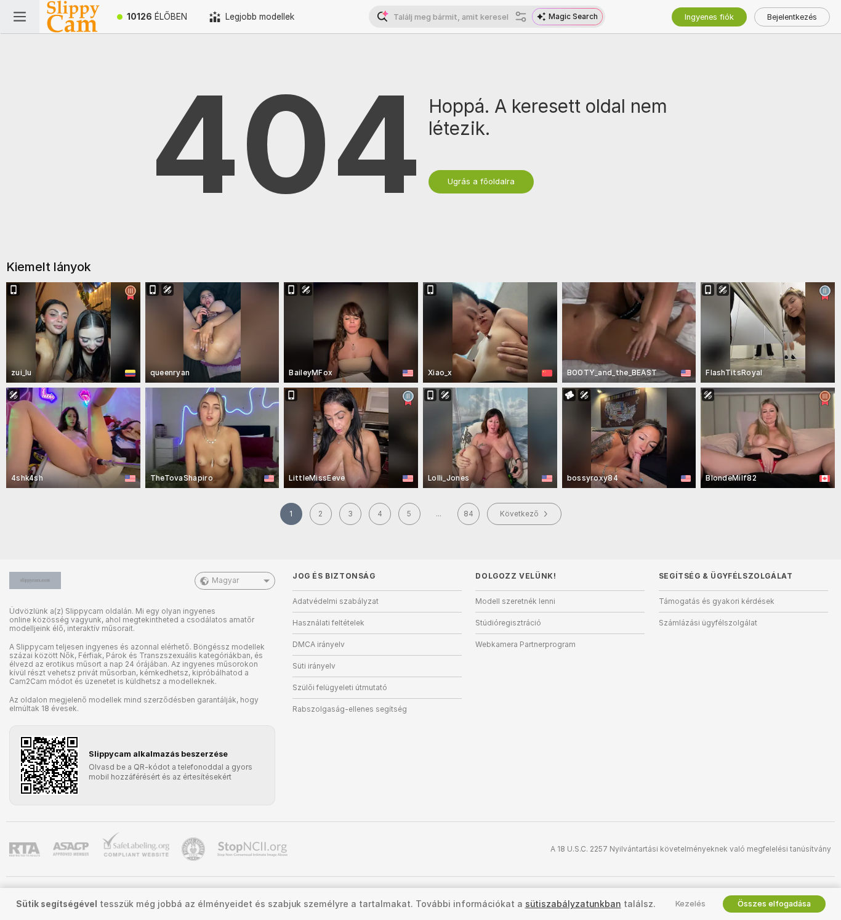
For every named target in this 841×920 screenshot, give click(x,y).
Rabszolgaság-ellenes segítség (349, 709)
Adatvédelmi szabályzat (335, 601)
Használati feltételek (328, 623)
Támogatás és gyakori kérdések (717, 601)
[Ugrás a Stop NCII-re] (253, 849)
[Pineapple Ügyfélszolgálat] (194, 849)
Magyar (225, 580)
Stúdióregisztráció (508, 623)
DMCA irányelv (318, 644)
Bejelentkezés (792, 17)
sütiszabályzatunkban (573, 904)
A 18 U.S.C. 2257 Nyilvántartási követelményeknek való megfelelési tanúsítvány (690, 849)
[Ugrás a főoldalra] (72, 16)
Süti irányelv (314, 666)
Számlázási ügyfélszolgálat (708, 623)
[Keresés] (520, 16)
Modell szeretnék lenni (515, 601)
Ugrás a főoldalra (481, 181)
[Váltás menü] (19, 16)
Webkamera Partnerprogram (525, 644)
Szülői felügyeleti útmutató (339, 687)
